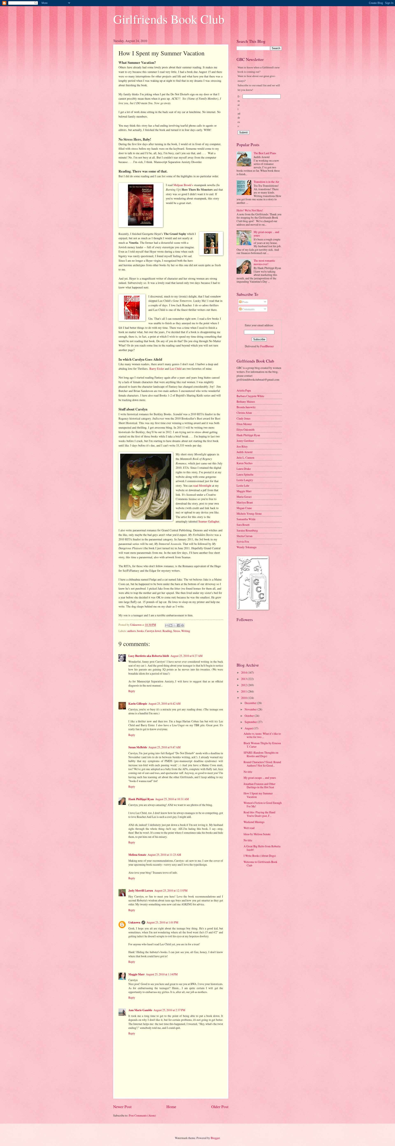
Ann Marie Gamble (140, 1010)
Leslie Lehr (243, 485)
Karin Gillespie (137, 704)
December (251, 703)
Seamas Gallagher (208, 521)
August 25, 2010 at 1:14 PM (162, 974)
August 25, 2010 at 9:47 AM (164, 747)
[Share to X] (175, 625)
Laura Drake (244, 469)
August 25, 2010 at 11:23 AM (164, 855)
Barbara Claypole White (250, 396)
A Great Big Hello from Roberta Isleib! (262, 848)
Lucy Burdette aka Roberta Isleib (148, 656)
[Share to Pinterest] (182, 625)
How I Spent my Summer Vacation (258, 795)
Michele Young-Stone (249, 513)
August (249, 728)
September (251, 722)
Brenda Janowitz (246, 407)
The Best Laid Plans (265, 153)
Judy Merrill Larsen (140, 890)
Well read (249, 828)
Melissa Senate (137, 855)
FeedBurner (267, 346)
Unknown (134, 922)
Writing (185, 631)
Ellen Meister (244, 424)
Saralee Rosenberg (247, 530)
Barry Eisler (156, 369)
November (251, 709)
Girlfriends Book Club (168, 19)
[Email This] (167, 625)
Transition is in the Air (266, 182)
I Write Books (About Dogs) (260, 856)
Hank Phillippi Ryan (141, 799)
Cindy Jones (243, 418)
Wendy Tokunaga (246, 547)
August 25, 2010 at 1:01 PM (162, 922)
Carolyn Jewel (153, 631)
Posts (245, 302)
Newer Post (122, 1106)
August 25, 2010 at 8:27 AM (186, 656)
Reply (131, 691)
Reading (167, 631)
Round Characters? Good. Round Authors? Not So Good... (262, 763)
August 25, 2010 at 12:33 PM (170, 890)
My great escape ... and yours (266, 233)
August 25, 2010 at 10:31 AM (172, 799)
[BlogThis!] (171, 625)
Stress (176, 631)
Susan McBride (137, 747)
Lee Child (175, 369)
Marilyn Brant (245, 502)
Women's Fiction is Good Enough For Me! (263, 804)
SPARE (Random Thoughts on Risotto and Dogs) (261, 754)
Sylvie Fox (243, 541)
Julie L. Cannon (245, 457)
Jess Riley (242, 446)
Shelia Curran (244, 536)
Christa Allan (244, 413)
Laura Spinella (245, 474)
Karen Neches (244, 463)
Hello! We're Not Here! (250, 210)
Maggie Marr (136, 974)
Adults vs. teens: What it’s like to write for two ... (262, 735)
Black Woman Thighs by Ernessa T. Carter (262, 744)
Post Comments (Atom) (142, 1115)
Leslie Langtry (245, 480)
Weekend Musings (254, 822)
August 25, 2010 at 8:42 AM (164, 703)
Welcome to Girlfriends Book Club (260, 863)
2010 (244, 698)
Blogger (215, 1138)
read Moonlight (202, 485)
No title (248, 772)
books (140, 631)
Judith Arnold (244, 452)
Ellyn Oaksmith (245, 429)
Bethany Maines (246, 401)
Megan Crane (244, 508)
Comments (248, 309)
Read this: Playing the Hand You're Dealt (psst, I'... (259, 814)
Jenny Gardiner (245, 441)
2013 (244, 679)
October (249, 716)
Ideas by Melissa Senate (257, 834)
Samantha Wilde (246, 519)
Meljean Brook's (183, 185)
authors (131, 631)
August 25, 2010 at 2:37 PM (169, 1010)
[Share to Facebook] (179, 625)
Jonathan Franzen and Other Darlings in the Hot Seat (259, 785)
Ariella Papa (244, 390)
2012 (244, 685)
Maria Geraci (244, 497)
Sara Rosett (243, 525)
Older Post (219, 1106)
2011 (244, 691)
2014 (244, 672)
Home (171, 1106)
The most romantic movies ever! (264, 262)
